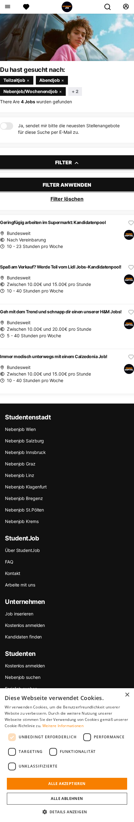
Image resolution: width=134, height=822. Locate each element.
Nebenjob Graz (20, 463)
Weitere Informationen (63, 725)
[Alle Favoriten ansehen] (26, 6)
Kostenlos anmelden (25, 625)
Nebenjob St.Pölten (24, 509)
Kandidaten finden (23, 636)
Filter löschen (67, 199)
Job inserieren (19, 613)
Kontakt (12, 573)
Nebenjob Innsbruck (25, 452)
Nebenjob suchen (23, 677)
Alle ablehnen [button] (67, 798)
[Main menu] (7, 7)
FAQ (9, 561)
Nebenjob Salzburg (24, 440)
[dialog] (67, 755)
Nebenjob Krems (22, 521)
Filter (64, 162)
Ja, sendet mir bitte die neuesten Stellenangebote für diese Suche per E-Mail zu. (69, 129)
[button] (67, 812)
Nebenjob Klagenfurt (26, 486)
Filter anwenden (67, 185)
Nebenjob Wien (20, 429)
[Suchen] (110, 6)
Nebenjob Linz (19, 475)
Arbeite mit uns (20, 584)
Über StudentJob (22, 550)
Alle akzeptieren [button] (66, 783)
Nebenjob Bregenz (24, 498)
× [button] (127, 695)
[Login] (126, 7)
